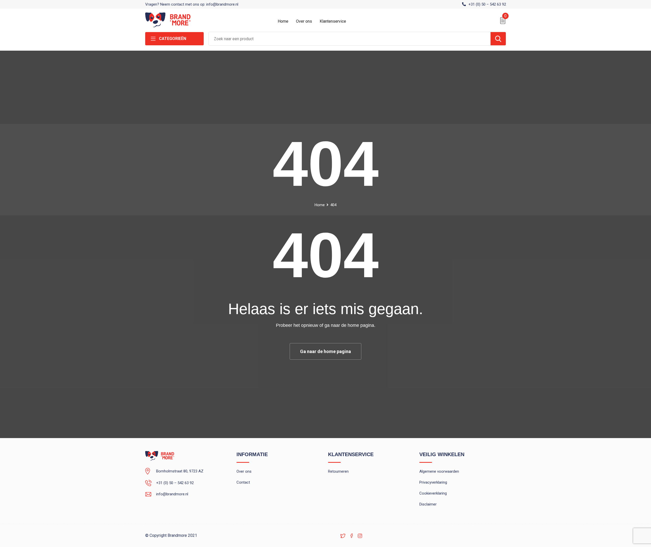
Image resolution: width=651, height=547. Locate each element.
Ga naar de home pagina (325, 351)
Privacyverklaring (433, 482)
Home (283, 21)
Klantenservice (333, 21)
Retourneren (338, 471)
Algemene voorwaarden (439, 471)
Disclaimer (428, 504)
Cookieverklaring (433, 493)
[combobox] (350, 38)
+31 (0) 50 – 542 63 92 (487, 4)
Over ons (304, 21)
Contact (243, 482)
